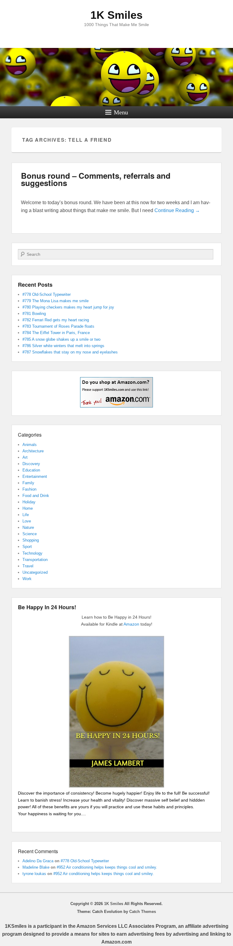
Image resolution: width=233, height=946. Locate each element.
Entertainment (34, 476)
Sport (27, 546)
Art (25, 457)
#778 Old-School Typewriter (46, 294)
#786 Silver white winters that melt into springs (63, 345)
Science (29, 534)
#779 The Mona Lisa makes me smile (55, 301)
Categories (30, 434)
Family (28, 483)
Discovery (31, 463)
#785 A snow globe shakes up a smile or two (61, 339)
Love (26, 521)
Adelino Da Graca (37, 861)
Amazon (131, 624)
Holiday (28, 502)
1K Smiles (116, 15)
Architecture (33, 451)
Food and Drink (35, 495)
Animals (29, 444)
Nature (28, 527)
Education (31, 470)
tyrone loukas (34, 873)
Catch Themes (142, 911)
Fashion (29, 489)
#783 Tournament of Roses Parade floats (58, 326)
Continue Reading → (177, 210)
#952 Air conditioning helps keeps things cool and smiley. (107, 867)
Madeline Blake (35, 867)
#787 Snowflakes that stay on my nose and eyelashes (70, 352)
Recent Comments (38, 851)
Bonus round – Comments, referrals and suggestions (96, 179)
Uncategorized (35, 572)
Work (27, 578)
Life (25, 514)
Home (27, 508)
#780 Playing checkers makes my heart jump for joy (68, 307)
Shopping (30, 540)
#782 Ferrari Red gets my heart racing (55, 320)
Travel (27, 566)
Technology (32, 553)
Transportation (35, 559)
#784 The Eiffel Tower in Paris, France (56, 332)
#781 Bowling (34, 313)
